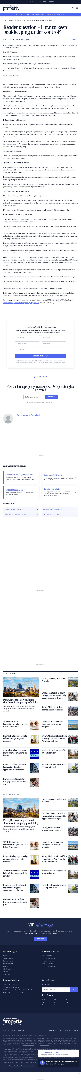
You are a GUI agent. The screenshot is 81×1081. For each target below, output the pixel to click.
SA (54, 1002)
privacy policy (49, 402)
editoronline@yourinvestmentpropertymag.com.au (21, 302)
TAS (67, 1002)
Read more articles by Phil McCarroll (28, 415)
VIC (43, 1002)
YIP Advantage (31, 1)
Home (5, 20)
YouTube (75, 1030)
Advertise (51, 1)
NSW (43, 999)
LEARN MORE (40, 938)
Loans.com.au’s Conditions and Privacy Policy (54, 362)
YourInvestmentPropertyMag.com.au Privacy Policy (28, 362)
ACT (67, 999)
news (11, 20)
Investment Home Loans (44, 14)
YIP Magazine (42, 1)
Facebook (51, 1030)
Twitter (59, 1030)
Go (74, 989)
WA (55, 999)
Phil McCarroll (9, 40)
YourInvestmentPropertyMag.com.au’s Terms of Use (52, 360)
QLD (43, 1004)
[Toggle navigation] (77, 8)
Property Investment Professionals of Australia (22, 1065)
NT (54, 1004)
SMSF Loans (61, 14)
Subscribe (51, 397)
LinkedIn (67, 1030)
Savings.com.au (28, 1062)
